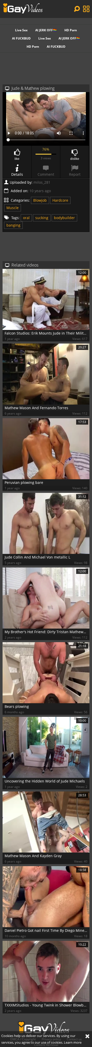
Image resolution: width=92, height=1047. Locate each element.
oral (26, 217)
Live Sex (21, 30)
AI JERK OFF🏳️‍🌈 (46, 30)
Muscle (12, 207)
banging (13, 225)
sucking (41, 217)
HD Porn (70, 30)
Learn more (73, 1042)
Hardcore (60, 200)
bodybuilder (64, 217)
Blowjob (40, 200)
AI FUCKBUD (21, 38)
